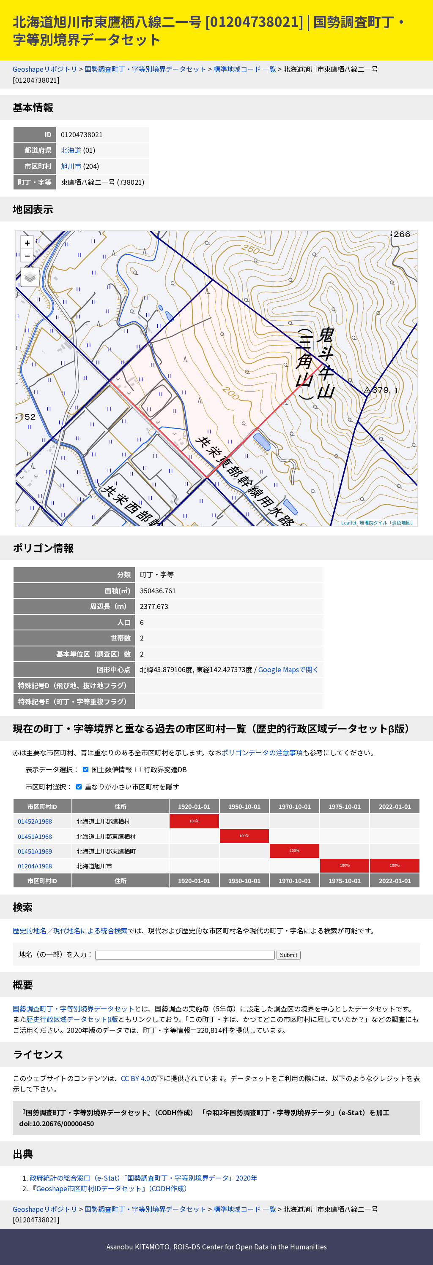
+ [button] (27, 242)
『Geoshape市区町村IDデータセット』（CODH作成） (110, 1188)
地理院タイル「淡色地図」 (387, 522)
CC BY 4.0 (135, 1078)
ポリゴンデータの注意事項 (262, 752)
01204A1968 (35, 865)
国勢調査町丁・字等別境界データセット (145, 69)
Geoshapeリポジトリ (45, 69)
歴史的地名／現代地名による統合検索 (70, 930)
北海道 (71, 150)
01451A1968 (35, 836)
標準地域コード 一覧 (245, 69)
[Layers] (30, 277)
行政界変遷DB (164, 769)
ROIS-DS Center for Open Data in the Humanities (250, 1246)
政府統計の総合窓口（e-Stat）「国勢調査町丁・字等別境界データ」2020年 (144, 1178)
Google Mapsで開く (288, 669)
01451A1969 (35, 850)
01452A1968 (35, 820)
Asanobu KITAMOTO (138, 1246)
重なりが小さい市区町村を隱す (131, 786)
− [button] (27, 255)
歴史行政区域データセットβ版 (72, 1019)
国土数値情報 (112, 769)
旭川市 (71, 166)
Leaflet (348, 522)
